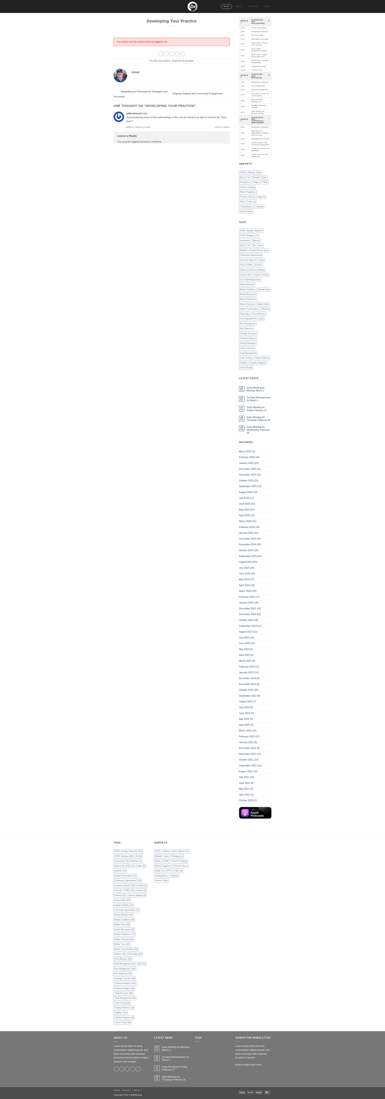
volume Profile (246, 368)
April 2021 (244, 794)
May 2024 (244, 579)
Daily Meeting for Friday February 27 (257, 408)
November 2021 (247, 754)
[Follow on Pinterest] (138, 1069)
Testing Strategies (248, 343)
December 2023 (247, 608)
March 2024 (245, 591)
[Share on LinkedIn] (182, 53)
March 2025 (245, 521)
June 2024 (244, 573)
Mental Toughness (248, 192)
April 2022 (244, 725)
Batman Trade (254, 172)
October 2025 (246, 480)
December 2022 (247, 678)
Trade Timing (245, 358)
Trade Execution (247, 348)
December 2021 (247, 748)
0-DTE (242, 172)
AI (257, 235)
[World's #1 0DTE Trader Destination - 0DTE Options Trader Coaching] (192, 6)
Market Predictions (248, 299)
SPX (242, 202)
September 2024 (248, 556)
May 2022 (244, 719)
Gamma (243, 270)
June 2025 (244, 503)
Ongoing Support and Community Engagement (197, 93)
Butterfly (243, 250)
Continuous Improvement (251, 255)
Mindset (265, 309)
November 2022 (247, 684)
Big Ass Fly (245, 177)
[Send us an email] (132, 1069)
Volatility (259, 207)
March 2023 (245, 661)
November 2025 (247, 474)
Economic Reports (248, 260)
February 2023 (247, 666)
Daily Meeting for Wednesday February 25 (258, 430)
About (239, 6)
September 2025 (248, 486)
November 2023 (247, 614)
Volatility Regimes (258, 363)
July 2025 (244, 498)
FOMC (265, 182)
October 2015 (246, 800)
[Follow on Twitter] (127, 1069)
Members (253, 6)
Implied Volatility (261, 275)
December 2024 (247, 538)
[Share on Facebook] (160, 53)
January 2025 (246, 533)
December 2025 (247, 469)
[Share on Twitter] (166, 53)
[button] (266, 6)
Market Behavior (247, 284)
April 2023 (244, 655)
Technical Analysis (248, 338)
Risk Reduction (246, 328)
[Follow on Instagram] (121, 1069)
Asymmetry (245, 240)
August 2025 (246, 492)
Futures (258, 265)
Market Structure (247, 304)
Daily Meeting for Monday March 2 (256, 389)
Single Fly (261, 197)
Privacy (126, 1090)
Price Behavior (258, 314)
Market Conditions (248, 289)
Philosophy (244, 314)
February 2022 (247, 736)
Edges (256, 182)
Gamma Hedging (257, 270)
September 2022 (248, 695)
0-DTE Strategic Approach (251, 231)
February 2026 (247, 457)
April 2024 (244, 585)
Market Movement (248, 294)
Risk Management (248, 324)
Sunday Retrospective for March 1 (258, 399)
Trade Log (251, 202)
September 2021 (248, 765)
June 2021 (244, 783)
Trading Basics (246, 207)
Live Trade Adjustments (250, 280)
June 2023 (244, 643)
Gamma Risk (245, 275)
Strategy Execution (248, 333)
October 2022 (246, 690)
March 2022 (245, 730)
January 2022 (246, 742)
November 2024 (247, 544)
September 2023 (248, 626)
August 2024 (246, 562)
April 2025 (244, 515)
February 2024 (247, 597)
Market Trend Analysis (249, 309)
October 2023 (246, 620)
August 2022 (246, 701)
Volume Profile (246, 211)
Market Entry (264, 289)
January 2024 (246, 602)
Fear (242, 265)
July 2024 (244, 568)
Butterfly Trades (260, 177)
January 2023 (246, 672)
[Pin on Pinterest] (177, 53)
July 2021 (244, 777)
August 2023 (246, 631)
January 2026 (246, 463)
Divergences (245, 182)
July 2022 (244, 707)
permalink (189, 61)
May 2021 (244, 788)
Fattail (261, 260)
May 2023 (244, 649)
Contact (137, 1090)
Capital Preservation (259, 250)
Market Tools (263, 304)
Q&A (261, 319)
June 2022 (244, 713)
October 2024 (246, 550)
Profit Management (248, 319)
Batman (256, 240)
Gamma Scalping (247, 187)
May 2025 (244, 509)
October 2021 (246, 759)
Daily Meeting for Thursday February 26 (258, 418)
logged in (136, 141)
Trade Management (248, 353)
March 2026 (245, 451)
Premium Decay (247, 197)
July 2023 (244, 637)
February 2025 (247, 527)
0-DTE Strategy (246, 235)
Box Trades (258, 245)
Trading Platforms (262, 358)
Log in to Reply (222, 127)
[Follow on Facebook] (116, 1069)
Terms (117, 1090)
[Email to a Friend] (171, 53)
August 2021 (246, 771)
